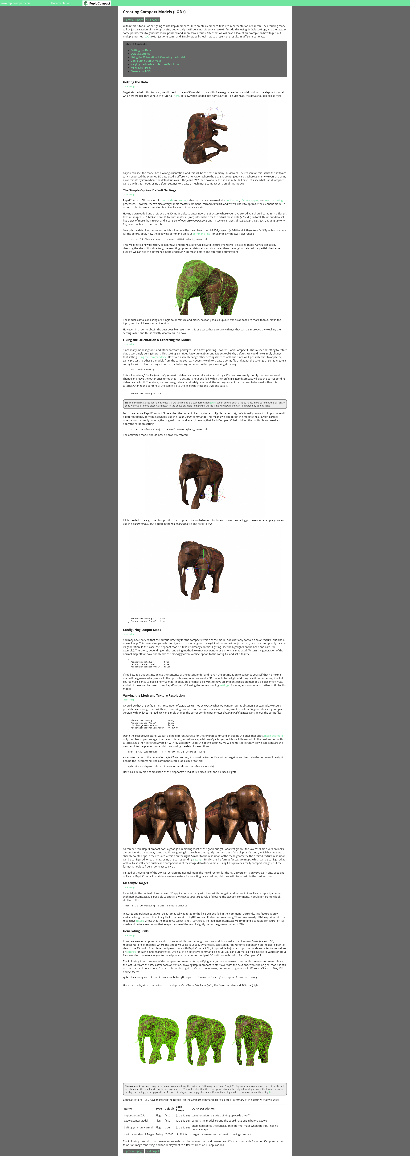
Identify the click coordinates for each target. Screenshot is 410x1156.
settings (184, 200)
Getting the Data (141, 50)
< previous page (133, 20)
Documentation (60, 3)
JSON (213, 402)
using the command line (152, 357)
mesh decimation (274, 735)
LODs (147, 36)
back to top (129, 86)
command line (201, 233)
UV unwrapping (250, 200)
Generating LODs (141, 71)
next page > (153, 20)
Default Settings (140, 53)
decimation (232, 200)
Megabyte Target (141, 68)
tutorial (140, 920)
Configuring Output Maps (146, 60)
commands (166, 200)
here (176, 96)
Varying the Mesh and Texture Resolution (155, 64)
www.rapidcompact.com (16, 3)
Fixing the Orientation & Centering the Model (158, 57)
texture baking (274, 200)
